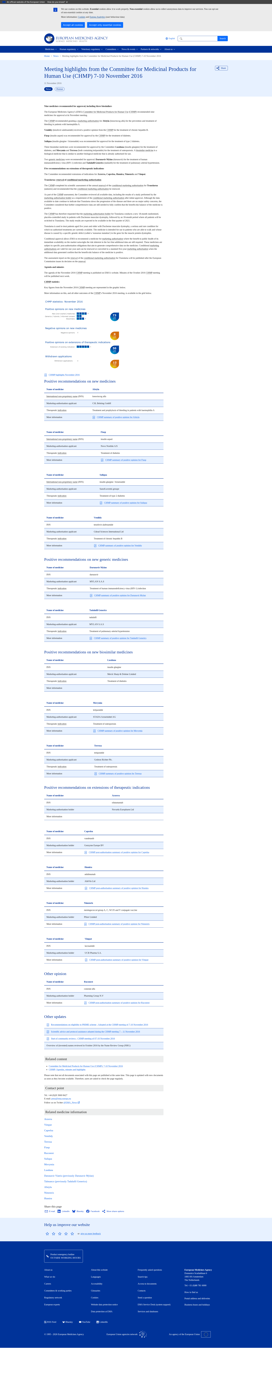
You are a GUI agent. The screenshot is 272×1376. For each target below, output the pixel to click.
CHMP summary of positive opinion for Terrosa (120, 773)
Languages (96, 1277)
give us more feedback (91, 1233)
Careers (47, 1284)
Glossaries (95, 1290)
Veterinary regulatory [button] (90, 49)
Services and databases (148, 1311)
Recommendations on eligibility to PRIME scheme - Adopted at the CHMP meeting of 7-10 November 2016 (99, 1024)
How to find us (191, 1292)
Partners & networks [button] (150, 49)
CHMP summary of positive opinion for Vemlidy (120, 545)
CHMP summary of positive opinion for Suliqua (125, 503)
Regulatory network (53, 1297)
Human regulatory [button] (68, 49)
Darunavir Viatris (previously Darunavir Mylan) (69, 1175)
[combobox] (197, 38)
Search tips (142, 1277)
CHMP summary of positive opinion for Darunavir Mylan (120, 595)
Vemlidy (48, 1136)
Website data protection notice (104, 1304)
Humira (48, 1198)
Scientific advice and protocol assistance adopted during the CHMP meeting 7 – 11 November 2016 (95, 1031)
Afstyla (48, 1187)
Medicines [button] (49, 49)
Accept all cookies (73, 25)
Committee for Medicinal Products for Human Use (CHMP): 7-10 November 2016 (86, 1066)
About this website (99, 1270)
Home (47, 56)
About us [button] (168, 49)
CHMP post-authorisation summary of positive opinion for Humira (118, 888)
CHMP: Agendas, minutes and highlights (67, 1069)
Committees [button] (111, 49)
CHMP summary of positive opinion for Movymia (120, 731)
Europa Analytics (97, 17)
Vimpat (48, 1124)
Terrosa (48, 1141)
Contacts (141, 1290)
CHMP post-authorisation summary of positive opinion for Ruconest (119, 1003)
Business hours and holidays (197, 1304)
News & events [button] (128, 49)
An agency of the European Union (184, 1334)
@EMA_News (70, 1102)
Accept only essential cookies (105, 25)
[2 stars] (50, 1234)
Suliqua (48, 1158)
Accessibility (96, 1284)
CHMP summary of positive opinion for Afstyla (118, 417)
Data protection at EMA (101, 1311)
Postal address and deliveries (197, 1298)
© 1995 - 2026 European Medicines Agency (64, 1334)
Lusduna (48, 1170)
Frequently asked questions (150, 1270)
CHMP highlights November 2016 (64, 375)
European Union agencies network (122, 1334)
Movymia (49, 1164)
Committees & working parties (58, 1290)
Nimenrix (49, 1192)
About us (48, 1270)
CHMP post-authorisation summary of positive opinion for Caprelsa (119, 852)
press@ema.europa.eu (61, 1098)
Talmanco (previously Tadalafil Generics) (65, 1181)
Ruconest (49, 1153)
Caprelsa (48, 1130)
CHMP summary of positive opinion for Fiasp (125, 460)
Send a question (145, 1297)
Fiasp (47, 1147)
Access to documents (147, 1284)
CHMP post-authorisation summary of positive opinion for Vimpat (118, 960)
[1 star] (47, 1234)
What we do (49, 1277)
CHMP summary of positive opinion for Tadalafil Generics (120, 638)
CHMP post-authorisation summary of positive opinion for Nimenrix (119, 924)
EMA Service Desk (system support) (154, 1304)
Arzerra (48, 1119)
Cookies (81, 17)
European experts (52, 1304)
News (56, 56)
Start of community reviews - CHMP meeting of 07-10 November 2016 (83, 1038)
